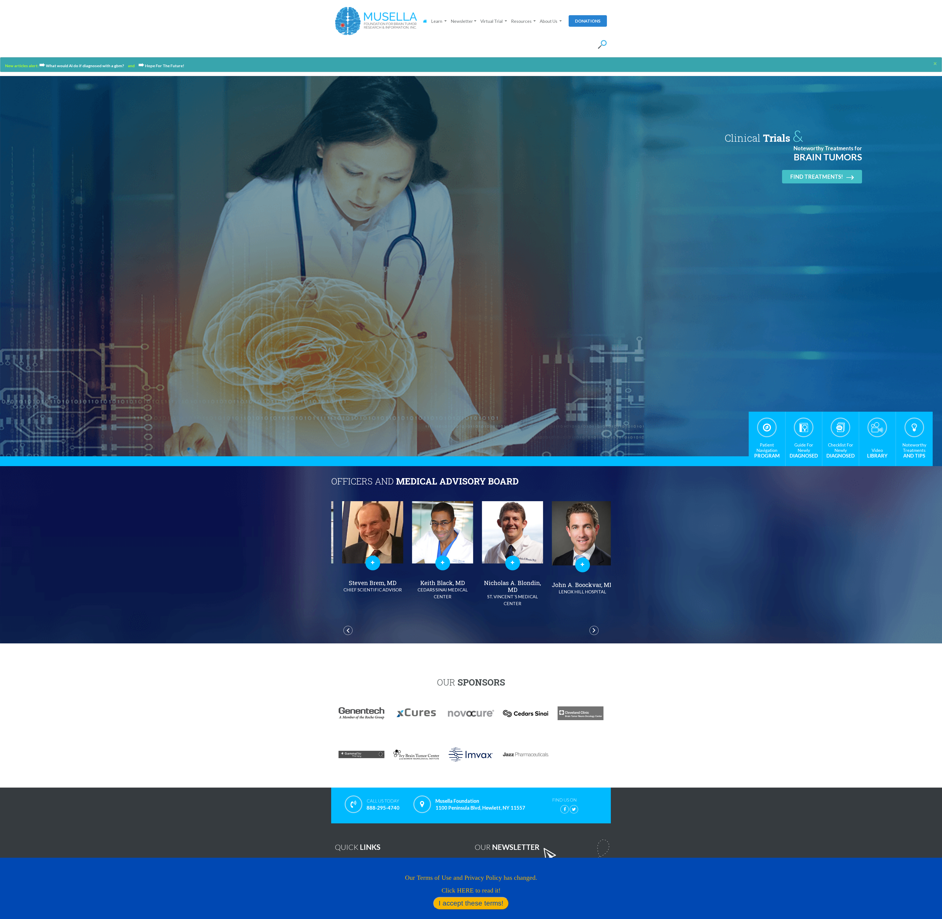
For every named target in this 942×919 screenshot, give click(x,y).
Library (877, 453)
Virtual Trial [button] (491, 21)
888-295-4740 (382, 804)
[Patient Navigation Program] (767, 427)
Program (767, 450)
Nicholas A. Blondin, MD (366, 592)
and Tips (914, 450)
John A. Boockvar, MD (436, 587)
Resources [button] (521, 21)
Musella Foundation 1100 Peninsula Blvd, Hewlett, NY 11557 (480, 804)
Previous (348, 630)
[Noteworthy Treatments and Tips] (914, 427)
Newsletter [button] (462, 21)
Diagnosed (804, 450)
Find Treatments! (816, 176)
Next (594, 630)
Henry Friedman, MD (576, 592)
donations (588, 21)
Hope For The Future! (161, 65)
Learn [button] (437, 21)
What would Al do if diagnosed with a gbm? (83, 65)
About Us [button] (549, 21)
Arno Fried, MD (506, 589)
